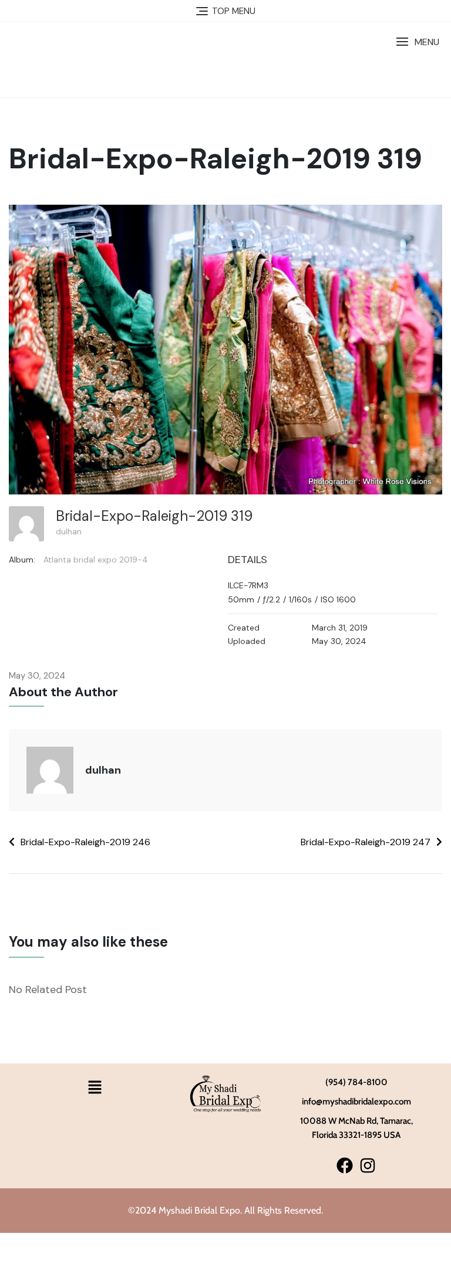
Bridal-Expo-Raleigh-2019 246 (85, 842)
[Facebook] (344, 1165)
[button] (417, 42)
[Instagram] (367, 1165)
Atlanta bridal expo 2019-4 (95, 559)
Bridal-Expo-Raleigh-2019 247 (365, 842)
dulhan (69, 531)
